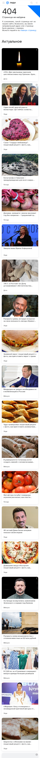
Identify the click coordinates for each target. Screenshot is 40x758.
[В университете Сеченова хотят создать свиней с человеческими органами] (20, 452)
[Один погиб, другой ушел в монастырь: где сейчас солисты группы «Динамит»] (20, 99)
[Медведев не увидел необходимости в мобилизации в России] (20, 381)
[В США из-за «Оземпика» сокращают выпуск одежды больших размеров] (20, 663)
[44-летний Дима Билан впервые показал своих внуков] (20, 522)
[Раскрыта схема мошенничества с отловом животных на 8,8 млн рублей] (20, 628)
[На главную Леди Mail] (12, 2)
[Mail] (7, 2)
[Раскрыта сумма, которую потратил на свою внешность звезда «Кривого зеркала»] (20, 311)
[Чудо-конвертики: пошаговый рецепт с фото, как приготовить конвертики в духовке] (20, 417)
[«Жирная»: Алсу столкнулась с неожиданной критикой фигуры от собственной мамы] (20, 699)
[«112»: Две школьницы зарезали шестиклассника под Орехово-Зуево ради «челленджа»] (20, 64)
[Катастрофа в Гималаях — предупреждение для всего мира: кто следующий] (20, 170)
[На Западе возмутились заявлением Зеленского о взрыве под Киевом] (20, 593)
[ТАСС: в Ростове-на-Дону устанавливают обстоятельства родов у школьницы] (20, 276)
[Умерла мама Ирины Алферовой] (20, 240)
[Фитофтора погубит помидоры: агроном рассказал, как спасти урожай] (20, 487)
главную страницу (28, 30)
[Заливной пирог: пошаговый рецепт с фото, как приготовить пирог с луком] (20, 346)
